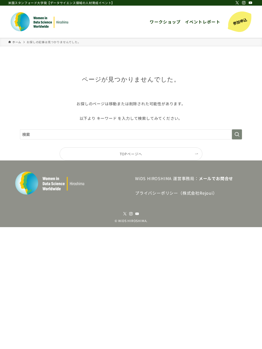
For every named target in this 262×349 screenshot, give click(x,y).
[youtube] (250, 3)
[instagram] (244, 3)
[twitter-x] (237, 3)
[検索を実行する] (237, 134)
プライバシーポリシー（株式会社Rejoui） (176, 193)
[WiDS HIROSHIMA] (40, 22)
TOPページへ (131, 153)
